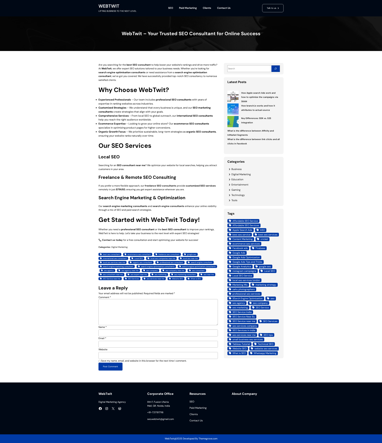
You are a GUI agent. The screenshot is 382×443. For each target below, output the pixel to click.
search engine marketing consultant (118, 266)
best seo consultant (111, 254)
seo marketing (161, 274)
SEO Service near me (111, 278)
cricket (264, 239)
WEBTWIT (108, 6)
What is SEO (196, 278)
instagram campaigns (244, 271)
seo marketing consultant (185, 274)
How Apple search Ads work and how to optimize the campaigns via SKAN (259, 97)
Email (102, 338)
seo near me (209, 274)
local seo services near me (114, 262)
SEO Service (262, 307)
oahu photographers (243, 289)
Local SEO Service (242, 275)
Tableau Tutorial (241, 344)
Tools (234, 200)
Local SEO (138, 258)
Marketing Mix (240, 284)
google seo (191, 254)
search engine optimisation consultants (157, 266)
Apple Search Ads (242, 230)
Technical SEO (265, 344)
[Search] (275, 68)
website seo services (265, 348)
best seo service (241, 234)
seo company (152, 270)
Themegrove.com (208, 438)
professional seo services (246, 293)
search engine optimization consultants (199, 266)
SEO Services (133, 278)
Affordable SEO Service (245, 220)
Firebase (260, 248)
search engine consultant (201, 262)
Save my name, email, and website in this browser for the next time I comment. (144, 360)
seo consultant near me (113, 274)
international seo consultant (115, 258)
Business (236, 169)
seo (272, 298)
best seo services (267, 234)
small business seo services (247, 339)
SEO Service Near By (243, 316)
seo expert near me (139, 274)
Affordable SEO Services (245, 225)
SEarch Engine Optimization (247, 298)
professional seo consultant (171, 262)
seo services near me (155, 278)
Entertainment (239, 184)
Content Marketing (242, 239)
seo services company (244, 325)
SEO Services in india (243, 330)
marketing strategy (265, 284)
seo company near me (174, 270)
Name (102, 327)
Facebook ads (240, 248)
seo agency (109, 270)
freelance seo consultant (168, 254)
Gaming (235, 189)
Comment (104, 297)
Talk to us (271, 8)
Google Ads (238, 252)
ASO (262, 230)
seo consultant (198, 270)
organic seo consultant (142, 262)
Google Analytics (241, 266)
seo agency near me (129, 270)
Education (237, 179)
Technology (238, 195)
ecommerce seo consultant (139, 254)
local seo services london (246, 280)
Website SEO (177, 278)
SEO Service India (242, 312)
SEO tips (268, 335)
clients (112, 80)
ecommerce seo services (246, 243)
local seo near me (190, 258)
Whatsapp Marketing (265, 353)
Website (102, 349)
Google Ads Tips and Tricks (247, 261)
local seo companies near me (163, 258)
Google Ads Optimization (246, 257)
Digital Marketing (119, 247)
